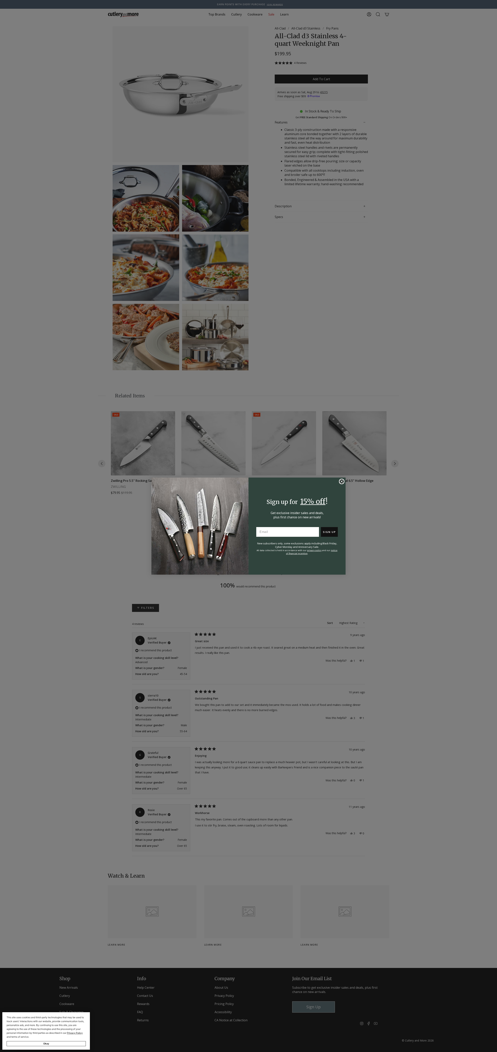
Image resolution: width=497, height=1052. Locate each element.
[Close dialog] (341, 481)
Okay (46, 1043)
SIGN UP (329, 532)
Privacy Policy (75, 1032)
